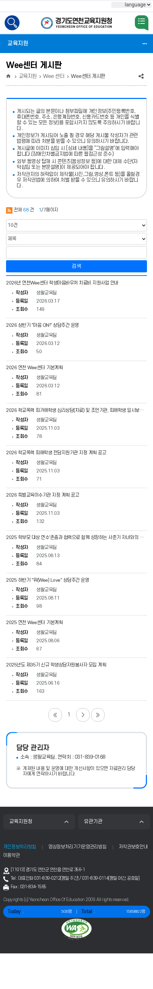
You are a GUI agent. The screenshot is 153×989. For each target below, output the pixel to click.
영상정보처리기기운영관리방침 (77, 846)
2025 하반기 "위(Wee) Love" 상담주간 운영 (47, 580)
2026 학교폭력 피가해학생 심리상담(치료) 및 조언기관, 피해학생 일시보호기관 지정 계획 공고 (76, 410)
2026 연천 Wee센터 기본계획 (34, 367)
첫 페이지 (55, 715)
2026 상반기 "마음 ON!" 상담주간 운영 (42, 325)
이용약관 (11, 855)
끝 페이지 (98, 715)
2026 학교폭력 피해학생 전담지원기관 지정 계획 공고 (56, 452)
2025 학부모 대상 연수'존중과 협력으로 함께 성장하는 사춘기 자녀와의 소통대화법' (76, 537)
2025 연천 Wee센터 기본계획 (34, 622)
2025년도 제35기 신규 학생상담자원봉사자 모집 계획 (56, 665)
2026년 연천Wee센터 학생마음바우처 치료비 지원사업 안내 (62, 283)
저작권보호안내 (133, 846)
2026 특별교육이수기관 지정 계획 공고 (42, 495)
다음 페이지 (83, 715)
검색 (76, 266)
